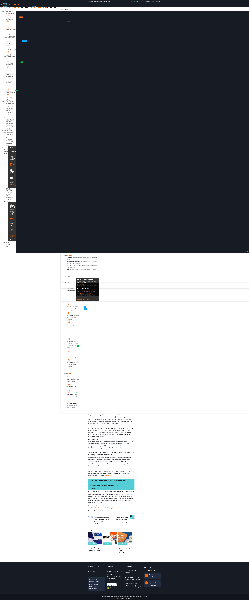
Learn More (94, 488)
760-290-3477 (152, 585)
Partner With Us (147, 1)
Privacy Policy (129, 598)
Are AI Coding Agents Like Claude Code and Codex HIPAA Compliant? (132, 579)
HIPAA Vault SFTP (110, 475)
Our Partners (110, 581)
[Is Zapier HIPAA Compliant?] (110, 538)
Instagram (108, 511)
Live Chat (140, 1)
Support (152, 1)
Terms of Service (120, 598)
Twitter (102, 511)
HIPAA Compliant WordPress (115, 571)
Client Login (132, 1)
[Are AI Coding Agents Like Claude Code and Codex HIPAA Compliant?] (125, 538)
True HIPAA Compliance (95, 569)
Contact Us (91, 571)
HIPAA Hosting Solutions (113, 569)
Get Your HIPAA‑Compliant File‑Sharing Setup (102, 508)
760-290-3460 (152, 576)
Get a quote (158, 1)
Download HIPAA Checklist (84, 293)
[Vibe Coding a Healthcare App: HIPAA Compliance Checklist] (95, 538)
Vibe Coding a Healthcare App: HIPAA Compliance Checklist (94, 548)
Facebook (97, 511)
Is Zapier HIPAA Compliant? (133, 575)
